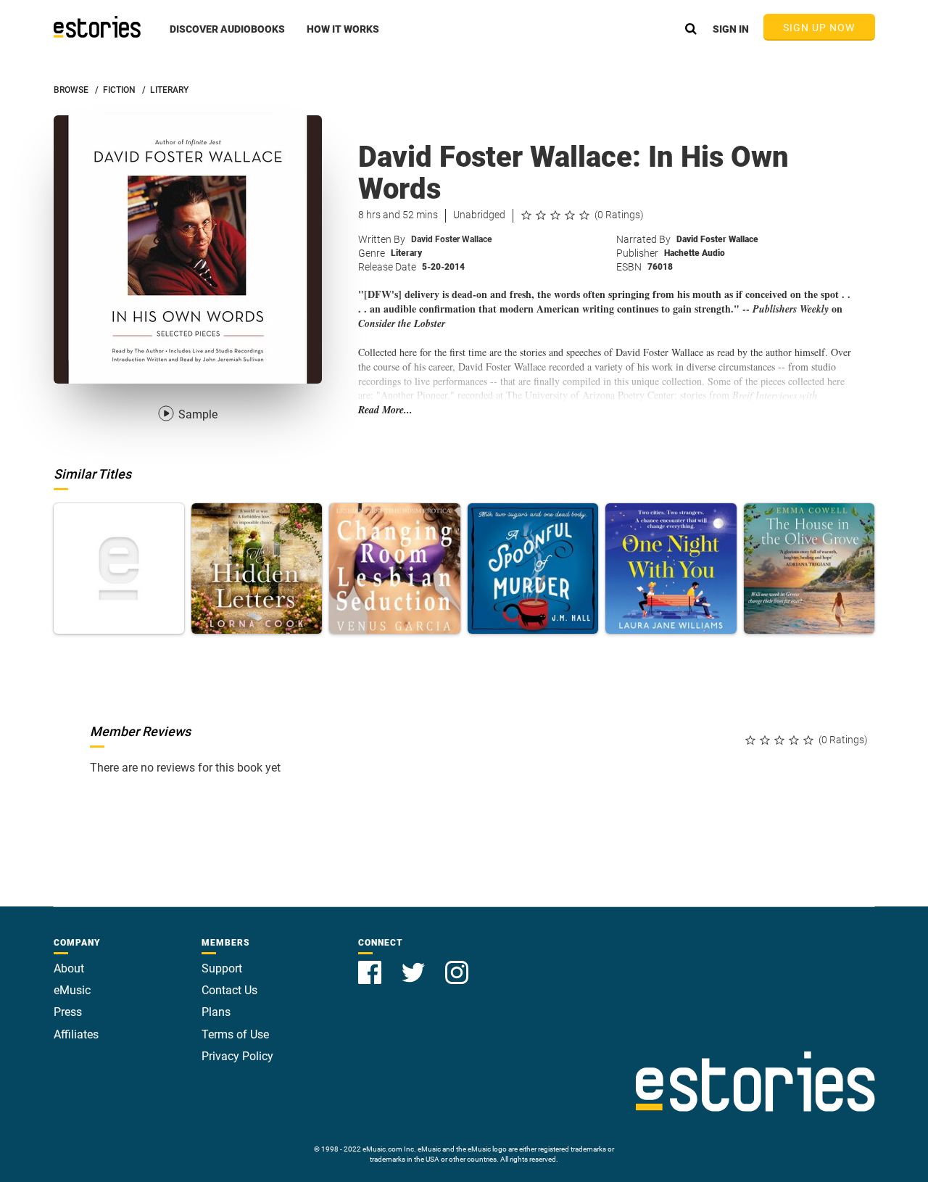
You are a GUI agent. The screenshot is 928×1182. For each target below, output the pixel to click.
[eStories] (97, 27)
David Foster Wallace (451, 239)
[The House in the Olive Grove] (809, 568)
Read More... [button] (385, 410)
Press (68, 1012)
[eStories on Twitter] (414, 964)
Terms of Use (235, 1034)
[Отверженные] (119, 568)
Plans (216, 1012)
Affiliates (76, 1034)
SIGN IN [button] (731, 29)
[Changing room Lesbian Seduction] (394, 568)
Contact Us (229, 990)
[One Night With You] (670, 568)
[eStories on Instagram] (456, 964)
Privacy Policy (237, 1056)
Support (222, 968)
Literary (406, 253)
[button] (227, 37)
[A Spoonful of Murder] (533, 568)
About (69, 968)
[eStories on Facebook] (371, 964)
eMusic (72, 990)
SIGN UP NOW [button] (819, 27)
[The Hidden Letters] (256, 568)
